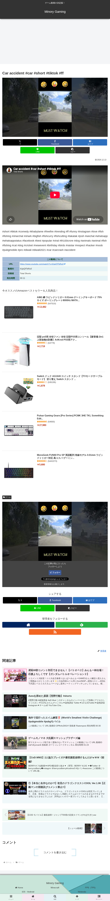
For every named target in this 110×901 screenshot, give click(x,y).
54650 (51, 422)
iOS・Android (28, 892)
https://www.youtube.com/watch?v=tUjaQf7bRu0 (42, 264)
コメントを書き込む (55, 852)
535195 (51, 382)
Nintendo (82, 892)
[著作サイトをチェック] (28, 625)
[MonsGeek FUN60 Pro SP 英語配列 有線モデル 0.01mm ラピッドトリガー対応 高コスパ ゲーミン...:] (18, 470)
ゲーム (8, 497)
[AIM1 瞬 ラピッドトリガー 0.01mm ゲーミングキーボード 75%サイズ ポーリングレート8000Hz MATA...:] (18, 312)
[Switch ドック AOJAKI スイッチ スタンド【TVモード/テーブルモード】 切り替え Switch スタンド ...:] (18, 391)
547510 (51, 303)
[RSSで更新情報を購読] (55, 632)
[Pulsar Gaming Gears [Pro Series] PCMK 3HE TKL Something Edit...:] (18, 430)
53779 (51, 343)
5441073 (52, 461)
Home (20, 887)
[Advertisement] (55, 42)
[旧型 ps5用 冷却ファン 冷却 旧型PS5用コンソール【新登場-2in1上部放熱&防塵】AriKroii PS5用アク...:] (18, 352)
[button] (72, 150)
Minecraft (55, 887)
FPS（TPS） (91, 887)
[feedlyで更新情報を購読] (82, 625)
